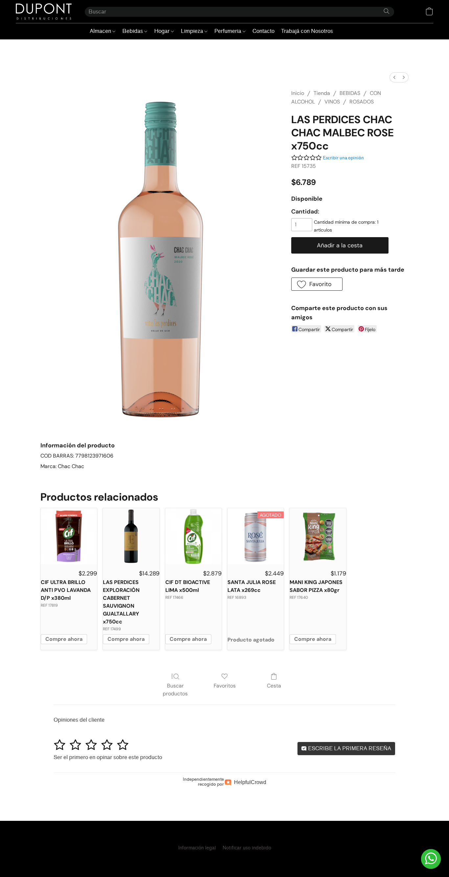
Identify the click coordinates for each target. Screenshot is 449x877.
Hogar (162, 31)
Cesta (274, 685)
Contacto (263, 31)
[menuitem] (394, 77)
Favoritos (225, 685)
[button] (44, 11)
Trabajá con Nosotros (307, 31)
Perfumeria (228, 31)
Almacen (101, 31)
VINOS (332, 101)
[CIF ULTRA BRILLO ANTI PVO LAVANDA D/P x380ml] (69, 536)
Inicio (297, 93)
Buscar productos (175, 689)
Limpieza (192, 31)
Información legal (197, 848)
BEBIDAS (350, 93)
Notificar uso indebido (247, 848)
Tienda (322, 93)
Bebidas (133, 31)
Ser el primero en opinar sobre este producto (108, 757)
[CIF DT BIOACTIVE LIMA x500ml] (193, 536)
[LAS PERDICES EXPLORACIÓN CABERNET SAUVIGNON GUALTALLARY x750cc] (131, 536)
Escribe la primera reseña (349, 748)
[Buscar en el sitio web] (386, 11)
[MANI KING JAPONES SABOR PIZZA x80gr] (318, 536)
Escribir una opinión (343, 157)
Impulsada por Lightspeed (224, 859)
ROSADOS (361, 101)
